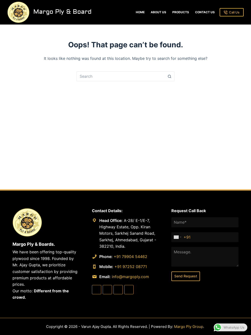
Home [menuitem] (140, 12)
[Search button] (170, 76)
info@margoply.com (130, 276)
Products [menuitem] (180, 12)
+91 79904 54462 (130, 256)
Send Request (185, 276)
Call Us (234, 12)
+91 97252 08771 (130, 266)
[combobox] (177, 237)
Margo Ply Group (188, 326)
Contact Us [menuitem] (205, 12)
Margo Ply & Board (62, 12)
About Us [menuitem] (158, 12)
